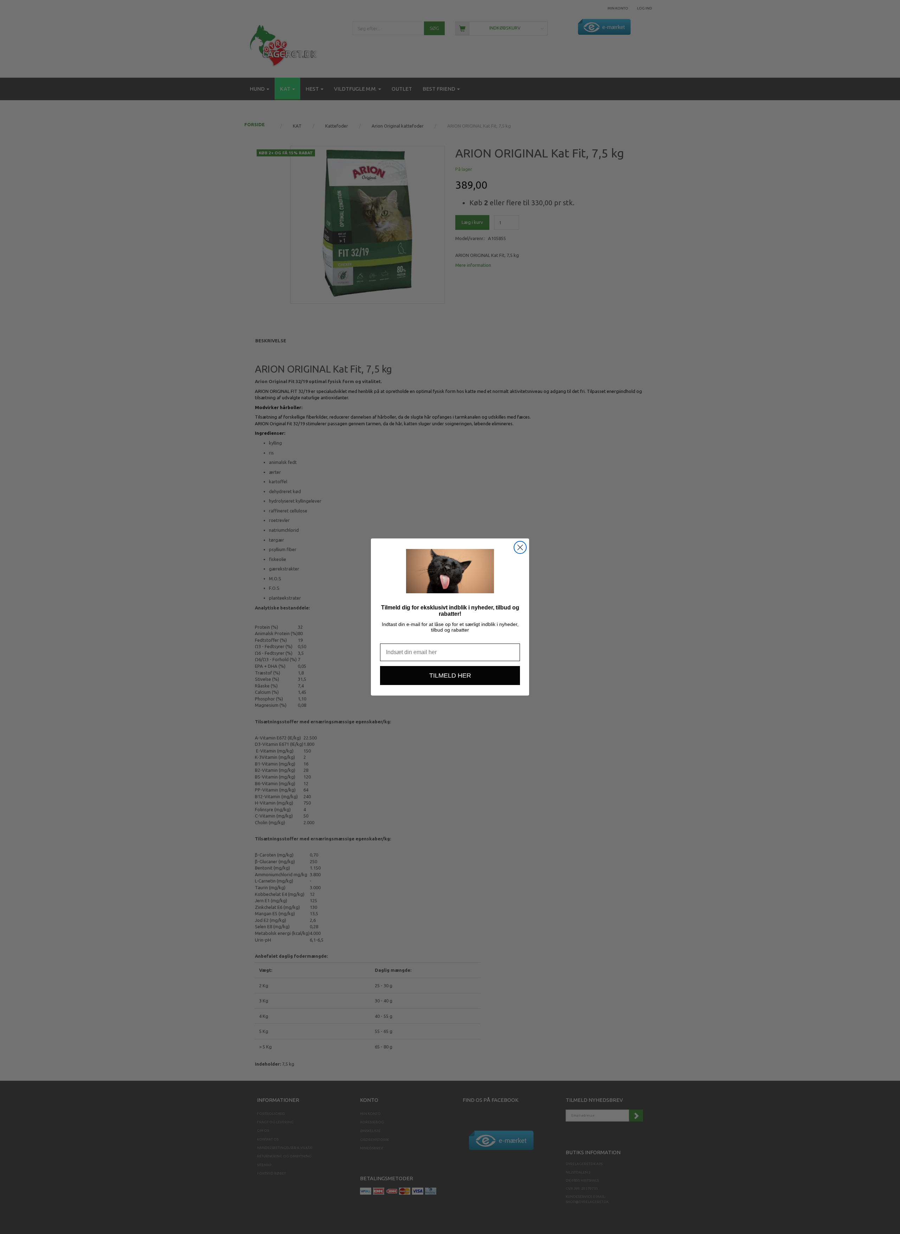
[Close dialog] (520, 547)
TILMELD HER (450, 675)
